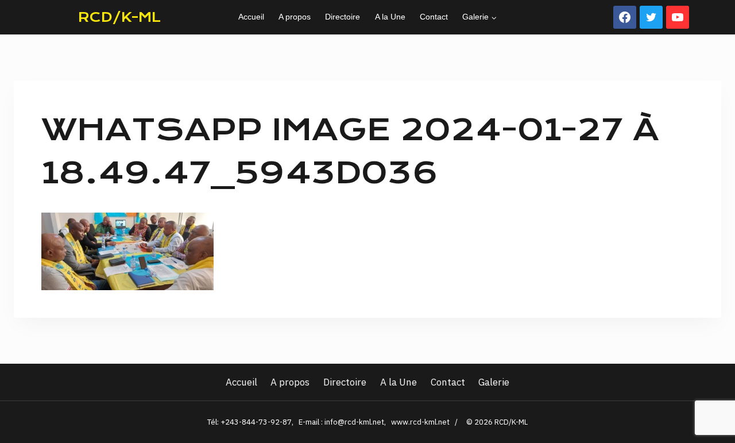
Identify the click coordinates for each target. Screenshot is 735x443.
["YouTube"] (677, 17)
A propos (294, 16)
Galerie (493, 382)
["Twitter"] (651, 17)
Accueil (251, 16)
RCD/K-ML (119, 17)
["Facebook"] (624, 17)
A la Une (390, 16)
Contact (434, 16)
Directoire (342, 16)
